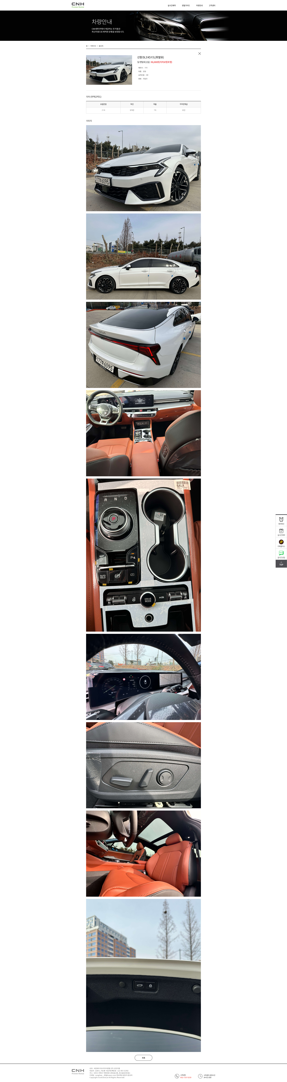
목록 (143, 1057)
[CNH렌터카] (78, 5)
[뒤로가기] (199, 53)
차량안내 (199, 5)
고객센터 (212, 5)
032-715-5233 (185, 1077)
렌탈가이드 (186, 5)
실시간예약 (172, 5)
